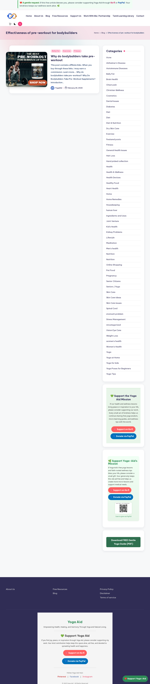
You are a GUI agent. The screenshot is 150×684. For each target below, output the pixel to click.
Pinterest (62, 676)
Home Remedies (114, 199)
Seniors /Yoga (113, 286)
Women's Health (114, 346)
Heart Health (112, 188)
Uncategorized (113, 325)
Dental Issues (112, 101)
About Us (10, 589)
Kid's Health (111, 226)
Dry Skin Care (112, 128)
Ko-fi (113, 2)
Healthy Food (112, 183)
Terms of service (108, 597)
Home (109, 194)
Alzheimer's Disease (115, 63)
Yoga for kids (112, 363)
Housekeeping (113, 205)
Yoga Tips (111, 374)
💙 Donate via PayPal (123, 436)
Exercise (66, 51)
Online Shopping (114, 265)
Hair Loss (110, 155)
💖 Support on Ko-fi (123, 429)
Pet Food (110, 270)
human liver (111, 210)
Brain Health (112, 79)
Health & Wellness (114, 172)
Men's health (112, 248)
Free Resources (60, 589)
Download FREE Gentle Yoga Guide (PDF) (123, 542)
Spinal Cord (111, 308)
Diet (108, 112)
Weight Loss (112, 335)
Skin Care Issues (114, 303)
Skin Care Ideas (113, 297)
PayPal (121, 2)
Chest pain (111, 85)
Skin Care (110, 292)
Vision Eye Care (113, 330)
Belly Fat (56, 51)
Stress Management (116, 319)
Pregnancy (111, 275)
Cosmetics (111, 95)
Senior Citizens (113, 281)
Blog (55, 593)
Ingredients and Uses (116, 215)
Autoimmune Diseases (117, 68)
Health (109, 166)
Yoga (108, 352)
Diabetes (110, 106)
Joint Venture (112, 221)
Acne (108, 57)
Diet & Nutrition (113, 123)
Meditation (111, 243)
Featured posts (113, 139)
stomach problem (114, 314)
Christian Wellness (115, 90)
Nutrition (110, 254)
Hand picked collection (117, 161)
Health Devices (113, 177)
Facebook (74, 676)
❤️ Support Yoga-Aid (135, 678)
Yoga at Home (113, 357)
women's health (113, 341)
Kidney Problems (114, 232)
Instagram (87, 676)
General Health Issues (116, 150)
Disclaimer (105, 593)
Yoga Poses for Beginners (118, 368)
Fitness (77, 51)
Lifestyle (110, 237)
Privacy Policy (106, 589)
